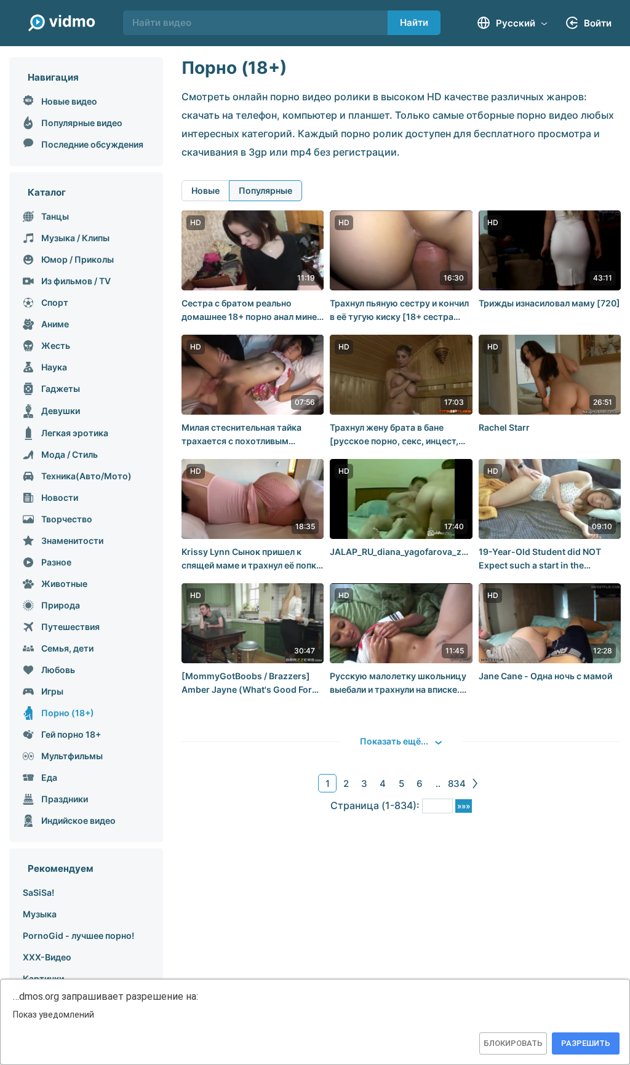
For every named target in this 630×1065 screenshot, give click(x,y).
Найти (414, 22)
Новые (205, 190)
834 (457, 783)
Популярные (265, 190)
